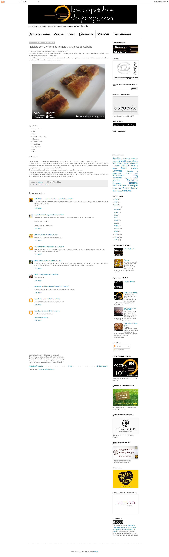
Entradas (118, 346)
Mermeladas (116, 183)
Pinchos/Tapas (122, 34)
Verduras (126, 191)
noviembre (117, 207)
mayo (116, 220)
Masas (136, 178)
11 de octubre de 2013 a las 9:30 (58, 287)
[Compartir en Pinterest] (60, 182)
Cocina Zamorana (131, 163)
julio (115, 215)
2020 (116, 199)
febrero (116, 228)
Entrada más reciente (36, 366)
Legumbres (128, 178)
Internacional (117, 178)
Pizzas (115, 188)
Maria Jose (38, 261)
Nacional (133, 183)
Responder (38, 208)
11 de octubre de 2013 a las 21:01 (48, 311)
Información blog (125, 175)
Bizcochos (116, 161)
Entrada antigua (102, 366)
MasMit (66, 51)
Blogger (95, 551)
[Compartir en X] (55, 182)
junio (116, 218)
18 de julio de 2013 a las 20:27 (49, 275)
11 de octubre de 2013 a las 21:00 (48, 299)
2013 (116, 204)
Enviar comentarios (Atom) (46, 369)
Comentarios (119, 350)
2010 (116, 240)
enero (116, 231)
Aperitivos (117, 158)
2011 (116, 237)
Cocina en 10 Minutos (130, 293)
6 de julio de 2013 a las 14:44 (48, 234)
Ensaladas (134, 168)
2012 (116, 234)
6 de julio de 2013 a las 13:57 (54, 215)
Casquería (130, 161)
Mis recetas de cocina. (41, 318)
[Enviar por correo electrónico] (51, 182)
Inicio (70, 366)
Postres (126, 188)
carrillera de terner (36, 53)
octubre (116, 210)
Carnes (59, 34)
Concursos (116, 166)
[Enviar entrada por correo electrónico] (47, 182)
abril (115, 223)
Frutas (128, 173)
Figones (126, 260)
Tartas (114, 191)
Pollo (119, 188)
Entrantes (86, 34)
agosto (116, 212)
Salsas (134, 188)
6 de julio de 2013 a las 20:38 (55, 247)
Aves (136, 158)
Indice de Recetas (129, 249)
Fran (35, 299)
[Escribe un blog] (53, 182)
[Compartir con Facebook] (58, 182)
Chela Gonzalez (39, 215)
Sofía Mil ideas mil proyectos (43, 199)
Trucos (119, 191)
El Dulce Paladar (39, 247)
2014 (116, 202)
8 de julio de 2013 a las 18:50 (51, 261)
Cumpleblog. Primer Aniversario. (130, 309)
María (36, 275)
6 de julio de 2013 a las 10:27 (63, 199)
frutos (136, 173)
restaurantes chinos (41, 287)
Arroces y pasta (40, 34)
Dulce (71, 34)
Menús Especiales (125, 180)
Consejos (125, 165)
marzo (116, 226)
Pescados (103, 34)
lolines (36, 234)
